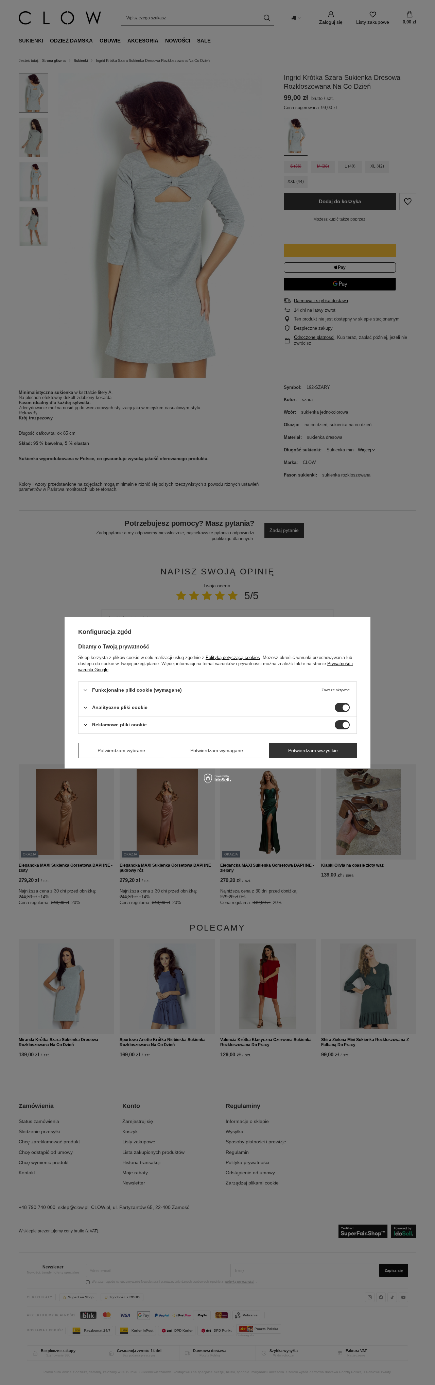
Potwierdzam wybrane (121, 750)
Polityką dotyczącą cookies (233, 657)
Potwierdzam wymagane (216, 750)
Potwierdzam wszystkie (313, 750)
